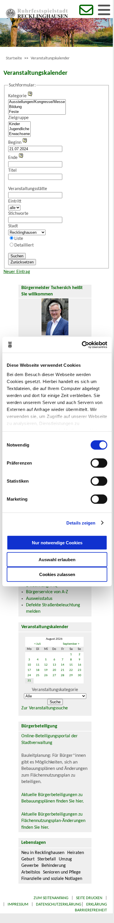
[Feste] (36, 111)
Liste (18, 238)
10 (29, 665)
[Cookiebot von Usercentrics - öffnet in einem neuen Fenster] (82, 344)
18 (37, 670)
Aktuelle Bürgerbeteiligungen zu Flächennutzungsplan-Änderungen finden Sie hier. (53, 821)
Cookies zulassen (57, 574)
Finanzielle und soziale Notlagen (51, 878)
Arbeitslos (30, 872)
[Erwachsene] (19, 134)
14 (62, 665)
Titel (12, 170)
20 (54, 670)
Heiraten (75, 853)
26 (46, 675)
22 (71, 670)
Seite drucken (89, 898)
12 (46, 665)
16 (79, 665)
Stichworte (18, 213)
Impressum (18, 904)
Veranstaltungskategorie (55, 690)
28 (62, 675)
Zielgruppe (18, 118)
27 (54, 675)
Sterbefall (46, 859)
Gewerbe (30, 865)
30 (79, 675)
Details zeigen (80, 522)
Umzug (65, 859)
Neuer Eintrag (17, 272)
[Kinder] (19, 124)
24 (29, 675)
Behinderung (54, 865)
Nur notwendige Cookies (57, 542)
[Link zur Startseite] (37, 17)
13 (54, 665)
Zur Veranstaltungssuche (44, 708)
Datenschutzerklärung (58, 904)
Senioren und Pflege (62, 872)
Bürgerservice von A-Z (47, 592)
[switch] (99, 463)
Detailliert (24, 245)
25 (37, 675)
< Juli (37, 644)
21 (62, 670)
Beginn (14, 142)
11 (37, 665)
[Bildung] (36, 106)
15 (71, 665)
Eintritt (14, 201)
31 (29, 680)
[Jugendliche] (19, 129)
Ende (13, 157)
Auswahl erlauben (57, 559)
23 (79, 670)
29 (71, 675)
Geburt (27, 859)
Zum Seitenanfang (51, 898)
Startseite (14, 58)
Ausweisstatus (39, 598)
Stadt (13, 226)
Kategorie (17, 96)
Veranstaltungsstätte (27, 189)
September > (71, 644)
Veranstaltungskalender (50, 58)
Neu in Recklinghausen (42, 853)
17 (29, 670)
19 (46, 670)
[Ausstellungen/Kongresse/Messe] (36, 102)
